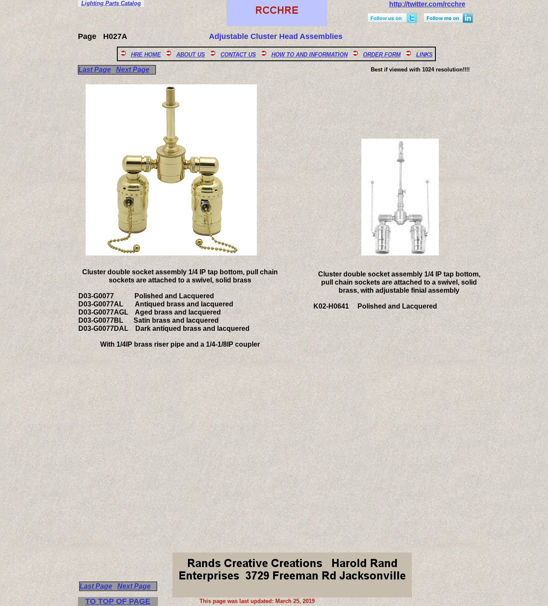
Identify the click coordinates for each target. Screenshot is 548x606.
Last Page (94, 69)
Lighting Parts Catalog (111, 3)
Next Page (132, 69)
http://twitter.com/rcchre (427, 4)
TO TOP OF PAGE (117, 601)
